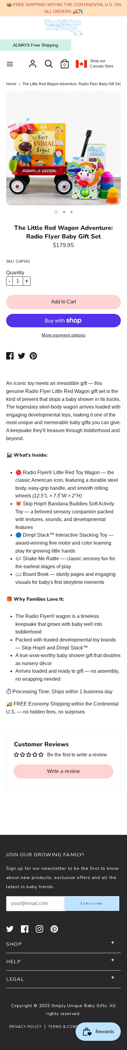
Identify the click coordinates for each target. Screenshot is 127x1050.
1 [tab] (56, 212)
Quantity (15, 272)
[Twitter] (10, 929)
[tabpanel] (63, 148)
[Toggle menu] (10, 64)
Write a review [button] (63, 771)
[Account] (33, 61)
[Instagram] (40, 929)
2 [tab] (64, 212)
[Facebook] (25, 929)
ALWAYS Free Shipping (35, 45)
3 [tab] (71, 212)
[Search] (49, 61)
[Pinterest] (55, 929)
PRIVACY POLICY (25, 1027)
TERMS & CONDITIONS (70, 1027)
